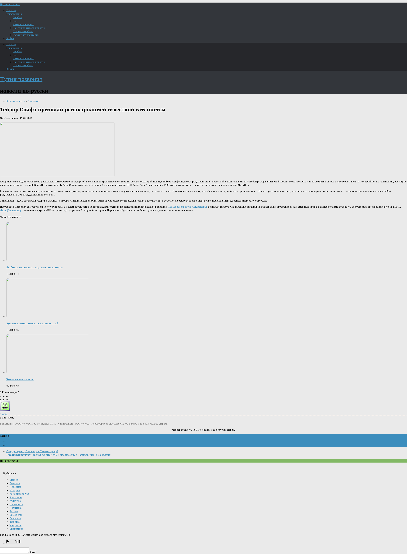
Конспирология (16, 101)
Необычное (16, 504)
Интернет (15, 486)
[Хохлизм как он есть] (47, 372)
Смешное (33, 101)
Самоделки (16, 514)
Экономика (16, 528)
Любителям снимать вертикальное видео (34, 267)
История (15, 490)
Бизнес (14, 479)
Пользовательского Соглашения (187, 206)
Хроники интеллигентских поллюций (32, 323)
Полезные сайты (23, 31)
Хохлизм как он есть (20, 379)
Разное (14, 511)
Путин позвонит (10, 4)
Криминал (16, 497)
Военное (15, 483)
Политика (15, 507)
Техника (15, 521)
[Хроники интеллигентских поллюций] (47, 316)
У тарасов (15, 525)
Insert (32, 552)
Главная (11, 10)
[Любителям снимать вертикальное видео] (47, 260)
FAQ (15, 21)
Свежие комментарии (26, 35)
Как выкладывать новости (29, 28)
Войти (10, 38)
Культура (15, 500)
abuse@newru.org (10, 210)
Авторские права (23, 24)
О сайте (17, 17)
